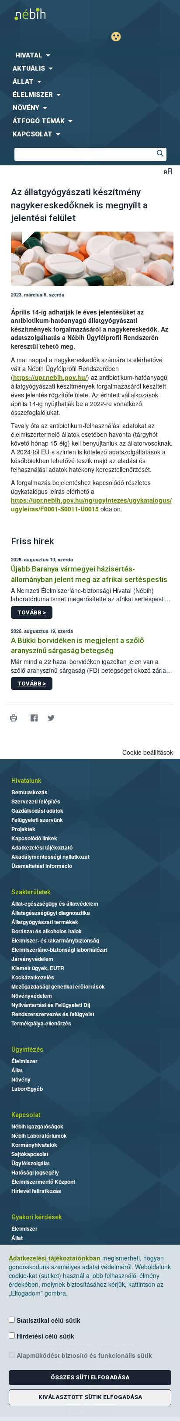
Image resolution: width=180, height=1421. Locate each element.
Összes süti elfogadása (90, 1377)
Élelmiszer (24, 1061)
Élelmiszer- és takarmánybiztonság (55, 940)
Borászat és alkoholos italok (46, 931)
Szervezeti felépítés (35, 801)
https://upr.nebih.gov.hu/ (50, 377)
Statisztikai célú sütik (47, 1320)
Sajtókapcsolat (29, 1154)
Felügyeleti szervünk (37, 820)
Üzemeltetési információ (41, 866)
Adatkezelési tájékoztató (42, 847)
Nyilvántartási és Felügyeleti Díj (50, 1005)
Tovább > (31, 612)
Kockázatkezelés (32, 977)
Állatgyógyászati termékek (44, 922)
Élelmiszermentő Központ (43, 1181)
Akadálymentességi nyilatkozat (50, 856)
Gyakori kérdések (36, 1217)
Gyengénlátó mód (119, 36)
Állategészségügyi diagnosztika (50, 913)
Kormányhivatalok (34, 1145)
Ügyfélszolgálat (30, 1163)
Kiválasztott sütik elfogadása (90, 1397)
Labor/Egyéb (27, 1089)
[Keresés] (159, 154)
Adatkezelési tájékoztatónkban (54, 1257)
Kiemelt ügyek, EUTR (37, 968)
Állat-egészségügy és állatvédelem (54, 903)
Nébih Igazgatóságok (37, 1126)
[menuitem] (90, 55)
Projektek (23, 829)
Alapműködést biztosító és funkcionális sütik (83, 1355)
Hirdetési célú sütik (44, 1336)
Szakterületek (30, 892)
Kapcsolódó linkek (34, 838)
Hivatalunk (26, 780)
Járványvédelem (32, 959)
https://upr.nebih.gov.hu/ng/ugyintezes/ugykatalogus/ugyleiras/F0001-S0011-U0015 (91, 504)
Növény (21, 1079)
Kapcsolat (25, 1114)
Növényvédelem (31, 996)
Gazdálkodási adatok (37, 810)
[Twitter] (51, 718)
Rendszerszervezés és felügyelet (52, 1014)
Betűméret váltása (168, 170)
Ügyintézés (27, 1049)
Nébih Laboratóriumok (39, 1135)
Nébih (45, 13)
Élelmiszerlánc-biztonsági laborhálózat (59, 949)
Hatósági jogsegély (35, 1172)
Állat (17, 1070)
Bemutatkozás (29, 792)
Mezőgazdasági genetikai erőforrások (58, 986)
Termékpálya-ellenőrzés (41, 1023)
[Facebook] (34, 718)
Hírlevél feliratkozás (36, 1191)
